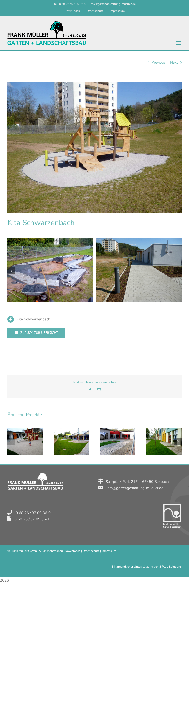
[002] (139, 240)
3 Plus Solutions (170, 567)
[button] (11, 270)
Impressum (109, 551)
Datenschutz (91, 551)
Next (174, 62)
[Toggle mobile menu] (179, 43)
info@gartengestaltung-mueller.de (113, 4)
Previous (158, 62)
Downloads (72, 551)
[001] (50, 240)
